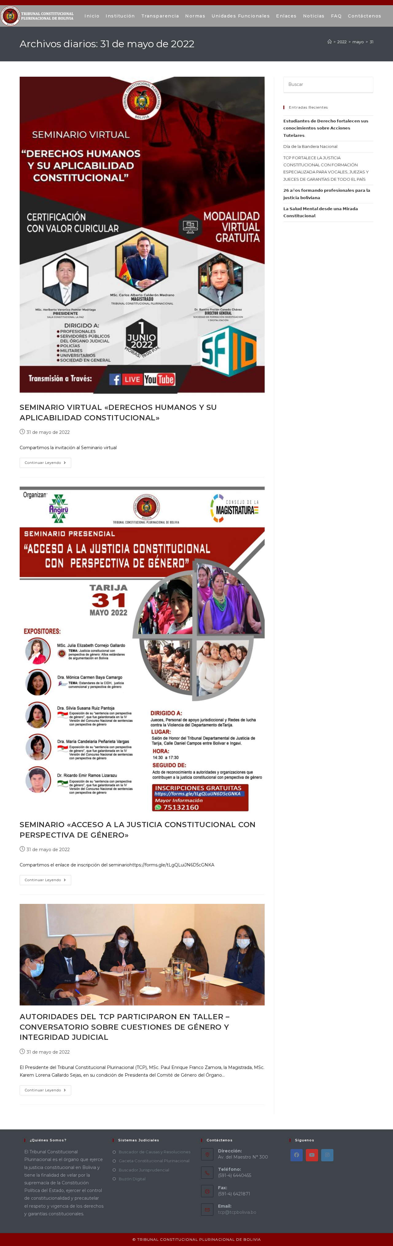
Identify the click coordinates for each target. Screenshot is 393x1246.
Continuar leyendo (48, 461)
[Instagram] (327, 1155)
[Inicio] (330, 41)
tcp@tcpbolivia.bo (237, 1212)
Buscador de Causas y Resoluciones (154, 1151)
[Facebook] (296, 1155)
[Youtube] (312, 1155)
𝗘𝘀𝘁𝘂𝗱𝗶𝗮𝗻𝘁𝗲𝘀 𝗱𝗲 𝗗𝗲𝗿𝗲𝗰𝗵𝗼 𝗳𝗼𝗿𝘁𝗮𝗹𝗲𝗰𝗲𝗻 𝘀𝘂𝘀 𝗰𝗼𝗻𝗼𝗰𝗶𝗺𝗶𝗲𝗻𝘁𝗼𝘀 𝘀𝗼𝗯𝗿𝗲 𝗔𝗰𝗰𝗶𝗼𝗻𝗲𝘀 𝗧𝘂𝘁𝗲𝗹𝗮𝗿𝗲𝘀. (325, 128)
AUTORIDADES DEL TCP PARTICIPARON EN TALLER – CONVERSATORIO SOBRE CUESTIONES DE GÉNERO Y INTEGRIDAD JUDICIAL (124, 1027)
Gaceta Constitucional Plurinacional (154, 1160)
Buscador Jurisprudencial (144, 1169)
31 (371, 41)
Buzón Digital (132, 1178)
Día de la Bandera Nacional (310, 146)
